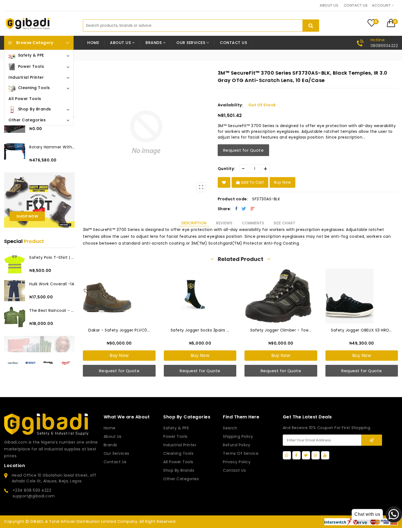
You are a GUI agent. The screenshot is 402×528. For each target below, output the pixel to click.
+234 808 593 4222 (32, 490)
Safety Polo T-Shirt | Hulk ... (52, 257)
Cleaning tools (178, 453)
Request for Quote (243, 150)
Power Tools (175, 436)
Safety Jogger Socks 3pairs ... (200, 330)
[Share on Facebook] (236, 208)
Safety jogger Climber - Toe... (280, 330)
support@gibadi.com (34, 496)
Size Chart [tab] (284, 223)
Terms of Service (240, 453)
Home (93, 42)
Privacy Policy (236, 462)
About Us (113, 436)
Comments (253, 223)
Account (382, 5)
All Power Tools (178, 462)
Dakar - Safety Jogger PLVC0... (119, 330)
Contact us (356, 5)
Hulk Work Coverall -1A (51, 284)
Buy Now (119, 355)
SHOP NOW (27, 216)
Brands (110, 445)
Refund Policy (236, 445)
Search (230, 428)
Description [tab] (193, 223)
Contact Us (234, 470)
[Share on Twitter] (243, 208)
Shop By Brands (178, 470)
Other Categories (181, 479)
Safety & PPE (176, 428)
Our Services (116, 453)
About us (329, 5)
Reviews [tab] (224, 223)
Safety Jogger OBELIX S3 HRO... (361, 330)
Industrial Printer (179, 445)
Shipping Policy (238, 436)
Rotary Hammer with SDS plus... (52, 147)
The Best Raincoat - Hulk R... (52, 310)
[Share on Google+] (252, 208)
